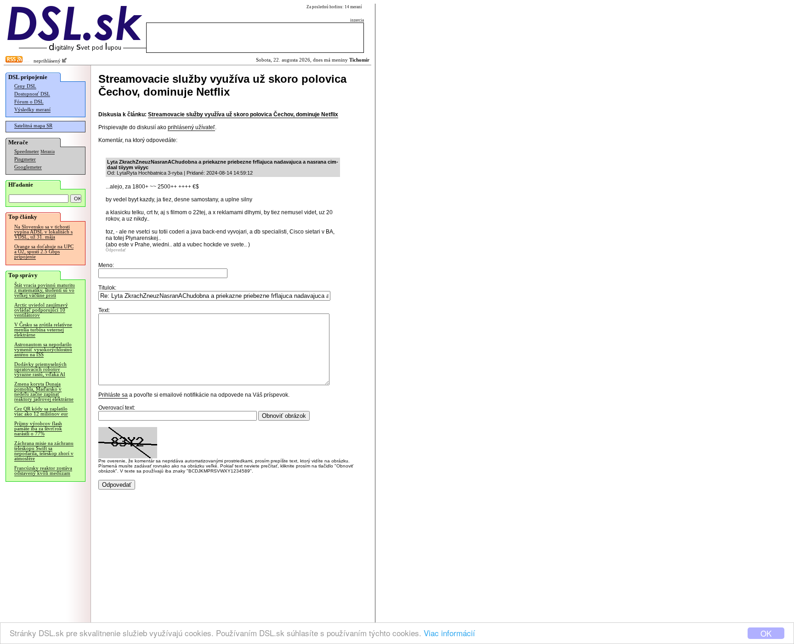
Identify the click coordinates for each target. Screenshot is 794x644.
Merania (47, 151)
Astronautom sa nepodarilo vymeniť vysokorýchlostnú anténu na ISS (43, 349)
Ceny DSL (25, 86)
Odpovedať (116, 250)
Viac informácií (449, 632)
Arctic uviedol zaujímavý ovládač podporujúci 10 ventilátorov (41, 310)
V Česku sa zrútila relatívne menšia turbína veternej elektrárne (43, 329)
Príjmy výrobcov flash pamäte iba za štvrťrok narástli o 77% (38, 428)
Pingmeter (25, 159)
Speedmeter (26, 151)
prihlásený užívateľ (191, 127)
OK (765, 633)
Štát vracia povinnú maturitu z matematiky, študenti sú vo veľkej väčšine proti (44, 290)
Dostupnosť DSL (32, 94)
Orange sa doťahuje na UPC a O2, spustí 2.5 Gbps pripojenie (44, 251)
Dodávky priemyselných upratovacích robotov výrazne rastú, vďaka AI (40, 369)
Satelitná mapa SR (33, 125)
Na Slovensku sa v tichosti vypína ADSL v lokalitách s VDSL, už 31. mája (43, 231)
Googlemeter (28, 167)
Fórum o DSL (29, 101)
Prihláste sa (113, 395)
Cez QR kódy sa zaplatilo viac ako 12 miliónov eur (41, 411)
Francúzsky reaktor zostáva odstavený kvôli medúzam (43, 471)
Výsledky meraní (32, 109)
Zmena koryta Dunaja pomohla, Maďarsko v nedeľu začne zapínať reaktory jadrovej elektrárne (44, 392)
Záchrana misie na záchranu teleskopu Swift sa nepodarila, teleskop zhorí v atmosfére (44, 451)
